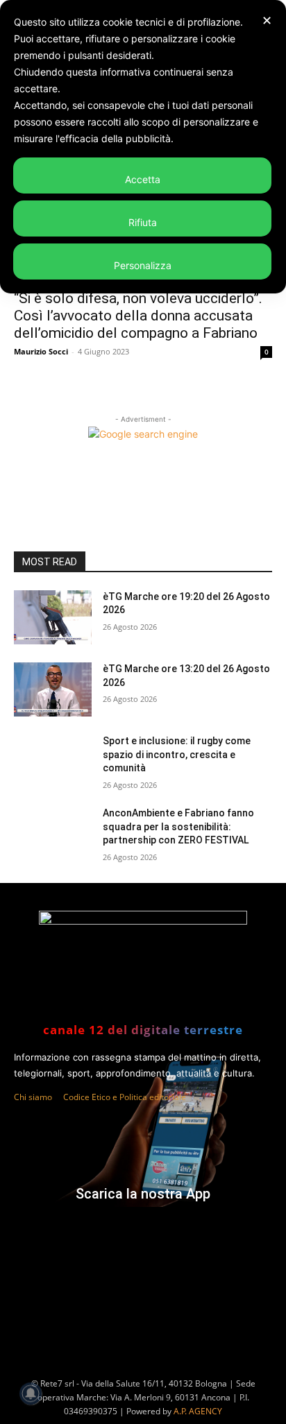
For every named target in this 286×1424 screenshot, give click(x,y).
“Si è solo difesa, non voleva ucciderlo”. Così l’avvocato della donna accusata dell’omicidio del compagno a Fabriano (138, 315)
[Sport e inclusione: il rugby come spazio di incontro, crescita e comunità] (53, 762)
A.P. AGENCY (198, 1411)
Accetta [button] (142, 179)
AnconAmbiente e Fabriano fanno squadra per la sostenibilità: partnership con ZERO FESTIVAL (178, 826)
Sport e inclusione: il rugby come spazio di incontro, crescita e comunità (177, 754)
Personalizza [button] (142, 265)
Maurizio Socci (41, 351)
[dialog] (143, 146)
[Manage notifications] (30, 1393)
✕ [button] (267, 20)
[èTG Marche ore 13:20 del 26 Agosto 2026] (53, 689)
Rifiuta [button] (142, 222)
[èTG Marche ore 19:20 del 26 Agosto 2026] (53, 617)
